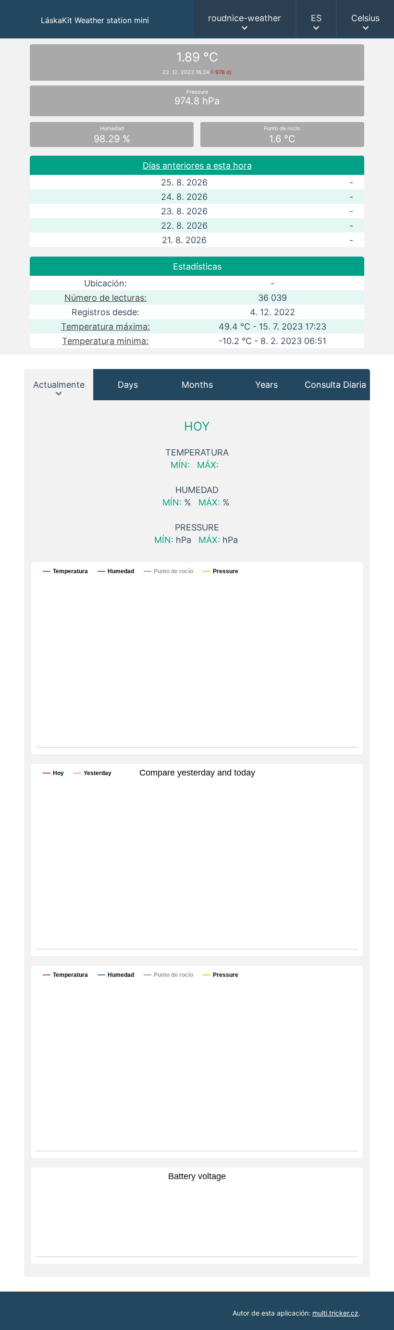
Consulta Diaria (335, 385)
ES (316, 18)
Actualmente (59, 385)
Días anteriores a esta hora (197, 165)
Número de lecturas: (105, 298)
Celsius (365, 18)
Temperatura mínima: (105, 341)
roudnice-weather (244, 18)
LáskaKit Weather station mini (95, 20)
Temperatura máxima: (105, 326)
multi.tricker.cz (335, 1313)
